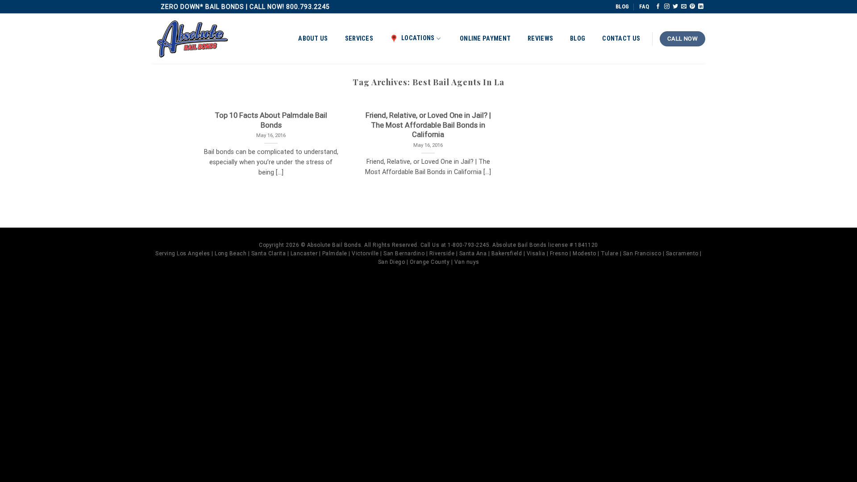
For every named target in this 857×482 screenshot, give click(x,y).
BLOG (622, 6)
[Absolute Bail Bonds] (193, 39)
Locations (418, 38)
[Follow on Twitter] (675, 7)
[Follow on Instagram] (667, 7)
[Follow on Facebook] (658, 7)
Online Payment (485, 38)
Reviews (540, 38)
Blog (577, 38)
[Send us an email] (683, 7)
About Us (313, 38)
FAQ (644, 6)
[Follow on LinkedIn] (700, 7)
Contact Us (621, 38)
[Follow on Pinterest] (692, 7)
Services (359, 38)
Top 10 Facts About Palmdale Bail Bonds (271, 120)
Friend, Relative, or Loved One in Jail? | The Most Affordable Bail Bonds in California (428, 125)
